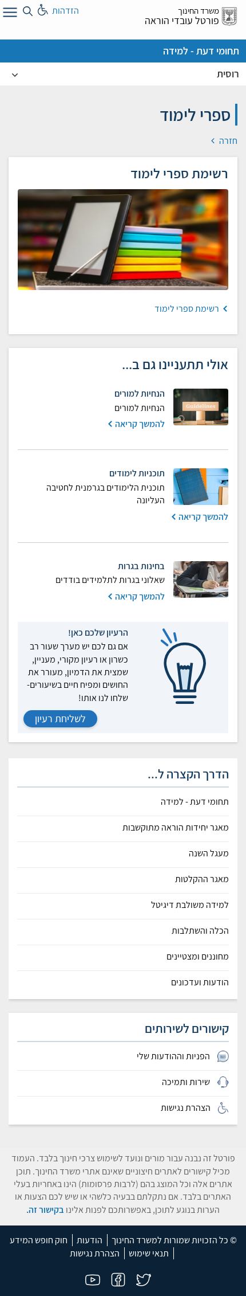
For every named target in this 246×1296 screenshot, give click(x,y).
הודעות (89, 1240)
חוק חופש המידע (39, 1240)
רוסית (228, 73)
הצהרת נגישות (95, 1253)
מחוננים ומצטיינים (197, 956)
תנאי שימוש (149, 1253)
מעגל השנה (209, 853)
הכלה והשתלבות (200, 931)
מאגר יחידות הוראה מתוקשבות (175, 827)
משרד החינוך (198, 10)
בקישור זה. (45, 1210)
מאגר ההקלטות (202, 879)
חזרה (227, 141)
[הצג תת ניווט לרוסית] (15, 73)
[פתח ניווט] (8, 14)
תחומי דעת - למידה (201, 50)
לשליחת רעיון (60, 718)
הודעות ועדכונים (200, 982)
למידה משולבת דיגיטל (190, 905)
